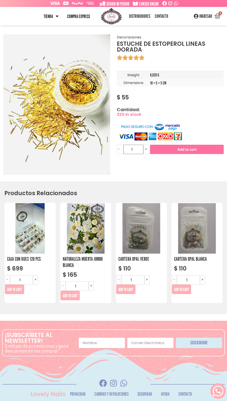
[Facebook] (164, 3)
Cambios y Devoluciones (111, 394)
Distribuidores (139, 16)
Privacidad (78, 394)
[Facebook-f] (103, 383)
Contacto (161, 16)
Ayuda (165, 394)
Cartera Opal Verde (133, 259)
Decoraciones (129, 37)
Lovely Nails (48, 394)
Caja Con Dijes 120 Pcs (24, 259)
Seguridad (144, 394)
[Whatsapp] (176, 3)
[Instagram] (170, 3)
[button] (57, 16)
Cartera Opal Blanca (190, 259)
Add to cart (187, 149)
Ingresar (205, 16)
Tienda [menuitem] (48, 16)
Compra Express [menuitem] (78, 16)
